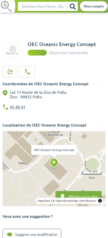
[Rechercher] (72, 6)
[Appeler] (28, 72)
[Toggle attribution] (100, 201)
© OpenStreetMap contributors (74, 200)
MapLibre (43, 200)
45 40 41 (17, 107)
